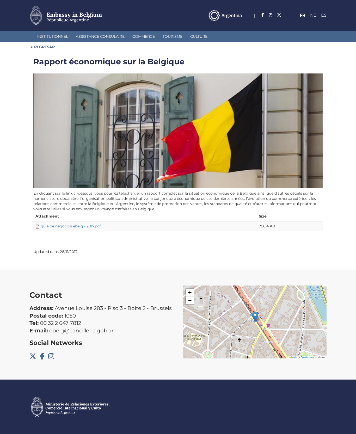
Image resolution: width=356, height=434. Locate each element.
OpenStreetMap (307, 357)
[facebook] (262, 15)
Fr (302, 15)
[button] (255, 316)
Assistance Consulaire (100, 36)
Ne (313, 15)
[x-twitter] (279, 15)
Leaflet (294, 357)
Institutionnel (52, 36)
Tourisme (172, 36)
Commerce (143, 36)
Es (324, 15)
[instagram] (270, 15)
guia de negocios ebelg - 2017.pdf (71, 226)
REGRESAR (44, 47)
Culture (198, 36)
